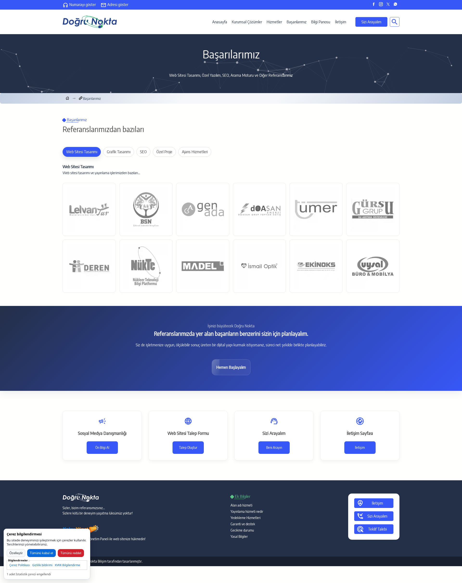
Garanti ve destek (243, 524)
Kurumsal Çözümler (247, 21)
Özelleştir (16, 553)
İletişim (340, 21)
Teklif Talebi (372, 529)
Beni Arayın (274, 447)
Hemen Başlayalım (231, 367)
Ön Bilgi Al (102, 447)
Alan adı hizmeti (241, 505)
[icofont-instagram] (382, 5)
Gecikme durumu (242, 530)
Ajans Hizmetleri (195, 151)
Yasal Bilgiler (239, 536)
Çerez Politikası (19, 565)
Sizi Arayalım (371, 21)
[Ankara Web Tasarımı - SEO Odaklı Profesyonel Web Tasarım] (90, 21)
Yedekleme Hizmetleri (246, 518)
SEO (143, 151)
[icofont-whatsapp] (396, 5)
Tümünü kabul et (41, 553)
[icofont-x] (389, 5)
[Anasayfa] (67, 98)
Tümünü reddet (70, 553)
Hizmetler (274, 21)
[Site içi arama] (394, 21)
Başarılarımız (297, 21)
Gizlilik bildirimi (42, 565)
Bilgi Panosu (320, 21)
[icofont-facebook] (375, 5)
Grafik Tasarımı (118, 151)
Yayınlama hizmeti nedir (247, 511)
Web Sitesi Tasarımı (81, 151)
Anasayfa (219, 21)
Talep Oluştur (188, 447)
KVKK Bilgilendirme (67, 565)
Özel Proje (164, 151)
